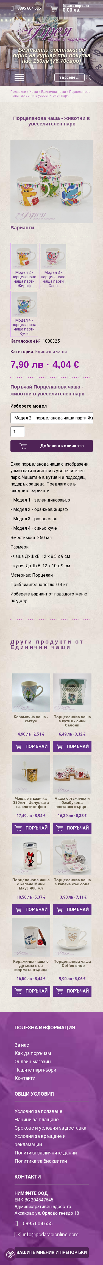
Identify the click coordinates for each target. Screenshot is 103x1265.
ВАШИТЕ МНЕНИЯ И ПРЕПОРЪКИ (51, 1252)
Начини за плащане (37, 1119)
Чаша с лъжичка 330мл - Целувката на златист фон (31, 802)
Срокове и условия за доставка (50, 1128)
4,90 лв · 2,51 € (31, 734)
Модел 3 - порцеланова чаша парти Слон (53, 279)
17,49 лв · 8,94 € (30, 815)
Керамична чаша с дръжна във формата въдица (31, 965)
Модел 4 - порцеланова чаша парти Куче (24, 327)
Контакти (25, 1078)
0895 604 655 (29, 8)
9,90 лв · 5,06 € (72, 979)
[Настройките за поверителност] (10, 1254)
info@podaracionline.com (51, 1234)
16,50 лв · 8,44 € (30, 979)
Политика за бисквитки (41, 1161)
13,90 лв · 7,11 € (72, 897)
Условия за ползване (38, 1111)
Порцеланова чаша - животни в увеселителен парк (50, 94)
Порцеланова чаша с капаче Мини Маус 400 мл (31, 884)
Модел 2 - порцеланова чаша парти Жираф (24, 279)
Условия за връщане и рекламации (40, 1140)
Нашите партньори (35, 1070)
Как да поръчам (33, 1053)
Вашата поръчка (76, 8)
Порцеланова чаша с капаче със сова (72, 882)
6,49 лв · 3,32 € (72, 734)
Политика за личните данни (46, 1153)
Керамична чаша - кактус (31, 719)
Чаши (33, 92)
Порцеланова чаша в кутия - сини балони (72, 721)
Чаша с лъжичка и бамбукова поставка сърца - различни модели (72, 802)
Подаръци (18, 92)
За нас (22, 1045)
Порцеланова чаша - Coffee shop (72, 963)
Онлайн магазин (33, 1061)
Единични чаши (53, 92)
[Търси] (89, 77)
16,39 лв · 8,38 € (72, 815)
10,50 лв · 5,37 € (30, 897)
